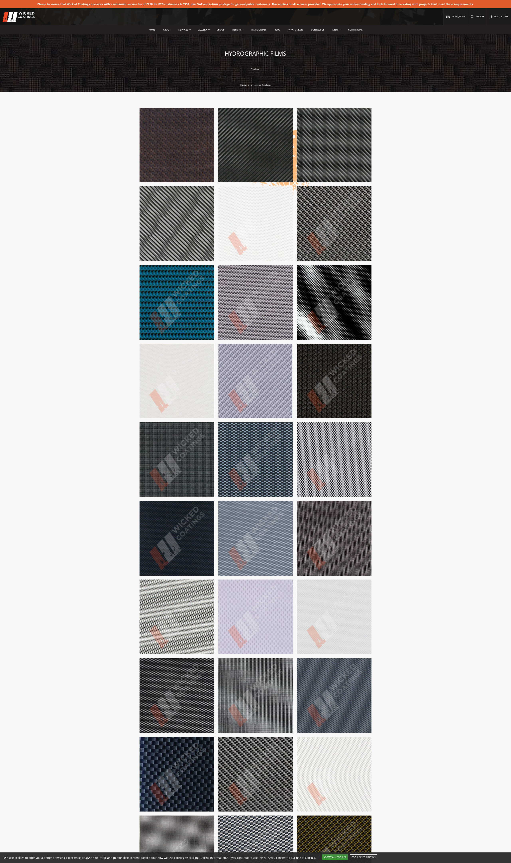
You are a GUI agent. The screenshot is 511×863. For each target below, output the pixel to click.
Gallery (202, 29)
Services (183, 29)
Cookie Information (363, 857)
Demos (220, 29)
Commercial (355, 29)
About (166, 29)
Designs (237, 29)
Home (152, 29)
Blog (277, 29)
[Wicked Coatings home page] (16, 20)
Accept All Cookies (335, 857)
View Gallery (196, 182)
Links (335, 29)
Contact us (317, 29)
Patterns (255, 85)
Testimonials (258, 29)
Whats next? (295, 29)
